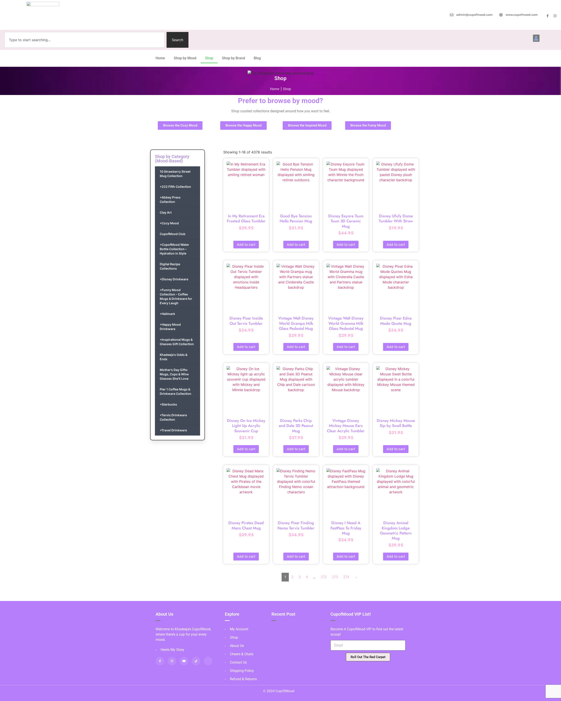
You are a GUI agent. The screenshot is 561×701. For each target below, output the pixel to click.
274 (346, 577)
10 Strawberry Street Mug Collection (175, 174)
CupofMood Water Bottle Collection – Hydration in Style (174, 249)
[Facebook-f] (547, 16)
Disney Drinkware (174, 279)
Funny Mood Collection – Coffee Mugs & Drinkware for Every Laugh (176, 296)
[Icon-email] (208, 661)
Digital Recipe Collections (170, 266)
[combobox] (84, 40)
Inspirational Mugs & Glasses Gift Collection (177, 342)
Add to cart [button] (246, 244)
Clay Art (166, 212)
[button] (536, 38)
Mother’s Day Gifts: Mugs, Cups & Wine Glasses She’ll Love (174, 374)
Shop (209, 58)
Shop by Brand (233, 58)
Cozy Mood (169, 223)
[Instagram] (555, 16)
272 (324, 577)
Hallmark (167, 314)
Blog (257, 58)
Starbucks (168, 404)
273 (335, 577)
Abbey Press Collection (170, 199)
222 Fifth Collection (175, 186)
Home (160, 58)
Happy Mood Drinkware (170, 327)
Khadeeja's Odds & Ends (173, 357)
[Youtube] (184, 661)
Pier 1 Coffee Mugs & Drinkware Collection (175, 391)
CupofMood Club (172, 234)
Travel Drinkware (173, 430)
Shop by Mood (185, 58)
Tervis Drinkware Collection (173, 417)
